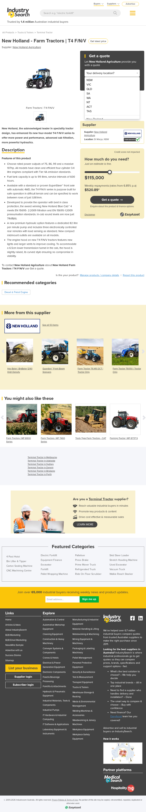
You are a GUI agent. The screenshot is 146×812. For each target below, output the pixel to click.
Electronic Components (54, 672)
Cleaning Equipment (53, 634)
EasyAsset (116, 716)
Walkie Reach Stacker (121, 574)
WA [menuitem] (89, 98)
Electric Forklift (49, 555)
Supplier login (23, 677)
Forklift (44, 569)
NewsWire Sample (14, 645)
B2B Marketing (12, 635)
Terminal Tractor (45, 32)
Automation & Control (53, 619)
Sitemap (9, 660)
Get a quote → (112, 200)
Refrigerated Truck (85, 569)
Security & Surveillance (83, 672)
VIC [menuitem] (89, 84)
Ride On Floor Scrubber (88, 574)
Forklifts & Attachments (54, 686)
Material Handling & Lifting (85, 629)
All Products (8, 32)
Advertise (130, 4)
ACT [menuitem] (89, 107)
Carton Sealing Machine (19, 565)
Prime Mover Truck (85, 564)
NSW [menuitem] (90, 80)
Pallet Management (82, 657)
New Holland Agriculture (27, 47)
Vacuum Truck (117, 569)
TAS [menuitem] (89, 111)
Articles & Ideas (13, 624)
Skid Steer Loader (119, 555)
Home (8, 619)
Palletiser (80, 555)
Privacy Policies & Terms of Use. (65, 800)
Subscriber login (23, 685)
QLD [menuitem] (89, 89)
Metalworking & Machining (85, 634)
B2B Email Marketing (15, 640)
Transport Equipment (82, 682)
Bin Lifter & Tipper (16, 561)
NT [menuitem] (88, 102)
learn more (85, 524)
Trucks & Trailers (25, 32)
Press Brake (81, 560)
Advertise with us (13, 650)
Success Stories (13, 655)
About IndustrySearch (16, 629)
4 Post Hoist (13, 556)
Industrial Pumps (51, 710)
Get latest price (98, 41)
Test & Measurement (82, 677)
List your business (23, 668)
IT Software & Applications (56, 724)
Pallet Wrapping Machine (54, 574)
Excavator (46, 564)
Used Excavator (118, 564)
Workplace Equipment (83, 729)
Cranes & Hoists (51, 657)
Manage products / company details (99, 275)
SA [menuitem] (88, 93)
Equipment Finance (51, 560)
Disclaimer (90, 214)
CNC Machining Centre (19, 570)
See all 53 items (50, 325)
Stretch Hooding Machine (123, 560)
